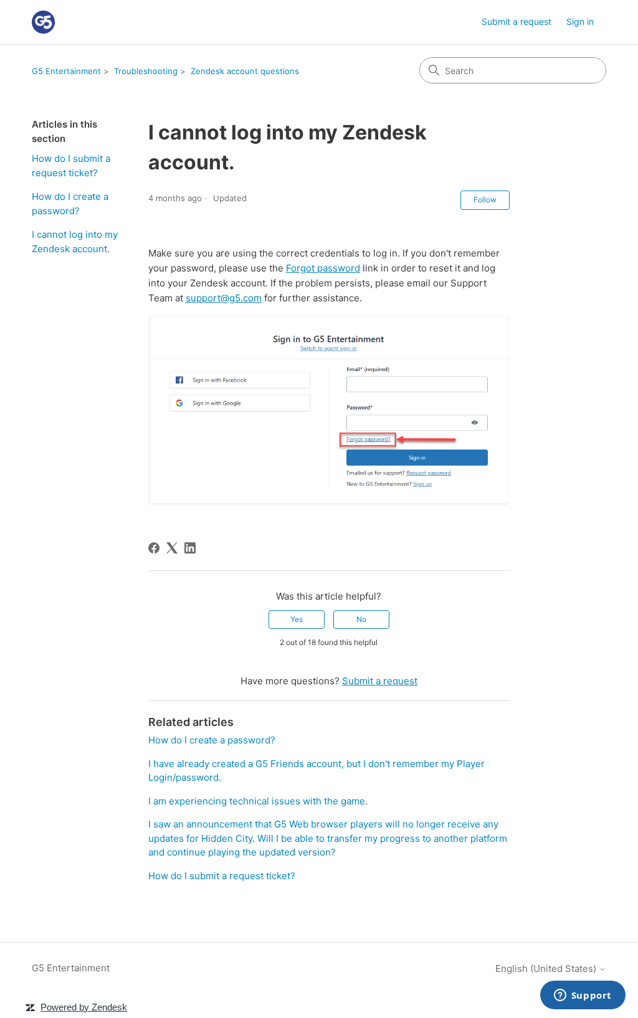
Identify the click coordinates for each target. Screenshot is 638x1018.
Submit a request (516, 21)
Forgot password (323, 268)
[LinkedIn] (190, 548)
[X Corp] (172, 548)
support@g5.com (224, 298)
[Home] (43, 22)
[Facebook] (154, 548)
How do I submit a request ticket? (71, 166)
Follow (485, 199)
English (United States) (547, 968)
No (361, 619)
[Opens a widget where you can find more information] (583, 996)
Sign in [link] (580, 21)
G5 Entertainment (66, 71)
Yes (296, 619)
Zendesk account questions (245, 71)
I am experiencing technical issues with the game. (258, 801)
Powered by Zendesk (83, 1007)
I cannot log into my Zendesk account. (75, 242)
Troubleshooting (146, 71)
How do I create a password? (70, 204)
